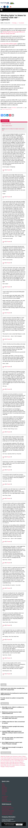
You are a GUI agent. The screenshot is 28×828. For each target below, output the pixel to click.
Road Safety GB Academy (6, 806)
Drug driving (6, 759)
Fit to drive (3, 760)
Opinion (21, 762)
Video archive (4, 791)
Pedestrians (3, 763)
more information (11, 824)
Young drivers (12, 766)
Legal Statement (5, 796)
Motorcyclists (3, 762)
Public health (12, 763)
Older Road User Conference (7, 814)
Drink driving (6, 757)
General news (8, 760)
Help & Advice (4, 787)
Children (23, 756)
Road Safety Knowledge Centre (8, 807)
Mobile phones (21, 760)
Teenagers (3, 766)
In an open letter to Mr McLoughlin (9, 43)
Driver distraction (13, 757)
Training (6, 766)
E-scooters (12, 759)
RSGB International (5, 809)
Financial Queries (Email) (6, 801)
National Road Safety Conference (8, 810)
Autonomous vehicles (17, 756)
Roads (2, 765)
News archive (4, 790)
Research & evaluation (19, 763)
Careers (3, 785)
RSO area (4, 794)
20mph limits (3, 756)
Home (3, 783)
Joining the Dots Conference (7, 813)
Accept (19, 824)
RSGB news (6, 765)
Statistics (17, 765)
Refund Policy (4, 800)
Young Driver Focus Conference (8, 811)
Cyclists (2, 757)
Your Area (3, 792)
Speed (13, 765)
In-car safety (14, 760)
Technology (14, 22)
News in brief (9, 762)
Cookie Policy (4, 799)
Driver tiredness (21, 757)
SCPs (10, 765)
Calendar (3, 786)
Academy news (9, 756)
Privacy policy (4, 797)
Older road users (15, 762)
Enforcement (17, 759)
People (7, 763)
